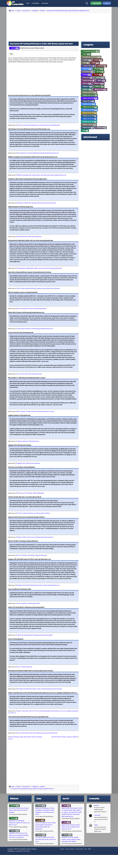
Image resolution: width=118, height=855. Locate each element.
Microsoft (98, 68)
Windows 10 (98, 83)
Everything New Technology (91, 57)
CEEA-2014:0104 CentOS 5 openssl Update (64, 737)
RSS (86, 849)
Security (98, 74)
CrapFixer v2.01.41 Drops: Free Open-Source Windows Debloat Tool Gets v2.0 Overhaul (18, 835)
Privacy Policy (80, 849)
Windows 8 (87, 89)
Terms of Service (70, 849)
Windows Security (88, 104)
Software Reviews (88, 80)
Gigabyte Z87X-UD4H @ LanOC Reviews (28, 463)
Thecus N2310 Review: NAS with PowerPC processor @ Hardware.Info (37, 733)
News (11, 54)
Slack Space (87, 77)
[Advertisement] (59, 26)
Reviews (14, 48)
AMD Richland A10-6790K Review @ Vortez (29, 236)
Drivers (86, 54)
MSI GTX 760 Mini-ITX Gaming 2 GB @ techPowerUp (32, 555)
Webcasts (86, 83)
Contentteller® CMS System (22, 851)
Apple (66, 805)
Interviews (102, 65)
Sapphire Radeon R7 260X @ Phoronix (28, 441)
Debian (40, 820)
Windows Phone (88, 101)
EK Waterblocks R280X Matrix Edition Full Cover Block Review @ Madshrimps (39, 268)
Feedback (87, 60)
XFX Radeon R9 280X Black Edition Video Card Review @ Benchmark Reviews (39, 689)
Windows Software (89, 124)
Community (44, 3)
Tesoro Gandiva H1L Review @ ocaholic (28, 603)
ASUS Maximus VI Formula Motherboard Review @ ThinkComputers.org (37, 153)
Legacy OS (87, 68)
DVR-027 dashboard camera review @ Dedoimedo (31, 308)
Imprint (62, 849)
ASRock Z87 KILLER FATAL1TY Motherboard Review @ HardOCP (35, 635)
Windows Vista (88, 127)
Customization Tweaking (90, 51)
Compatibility (35, 3)
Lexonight (97, 815)
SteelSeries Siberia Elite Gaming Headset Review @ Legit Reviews (36, 203)
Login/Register (96, 3)
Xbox (85, 130)
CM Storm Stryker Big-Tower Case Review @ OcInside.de (33, 513)
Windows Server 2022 (89, 118)
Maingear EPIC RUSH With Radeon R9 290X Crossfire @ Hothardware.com (38, 585)
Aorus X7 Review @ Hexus (24, 667)
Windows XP (101, 127)
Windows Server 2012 (89, 113)
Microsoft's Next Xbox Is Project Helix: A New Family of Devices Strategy (19, 810)
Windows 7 (99, 86)
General (97, 60)
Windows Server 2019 (89, 115)
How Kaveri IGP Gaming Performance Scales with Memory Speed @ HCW (38, 125)
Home (28, 3)
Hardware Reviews (88, 65)
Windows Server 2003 (89, 107)
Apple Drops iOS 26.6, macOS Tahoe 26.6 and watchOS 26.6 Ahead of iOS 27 (71, 827)
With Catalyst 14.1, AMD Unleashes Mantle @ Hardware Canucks (35, 411)
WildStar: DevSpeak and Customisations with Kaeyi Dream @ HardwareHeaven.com (41, 175)
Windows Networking (90, 98)
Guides (85, 63)
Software (100, 77)
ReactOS (100, 71)
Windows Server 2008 (89, 110)
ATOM (89, 849)
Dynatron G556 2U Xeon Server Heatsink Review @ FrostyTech (35, 537)
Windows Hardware (89, 92)
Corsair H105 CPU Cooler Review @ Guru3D (29, 374)
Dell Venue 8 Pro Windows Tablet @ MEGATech (30, 493)
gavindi (96, 805)
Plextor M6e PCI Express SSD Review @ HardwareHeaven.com (35, 328)
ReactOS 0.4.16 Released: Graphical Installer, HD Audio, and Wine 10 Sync (19, 823)
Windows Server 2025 (89, 121)
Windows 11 (87, 86)
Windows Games (100, 89)
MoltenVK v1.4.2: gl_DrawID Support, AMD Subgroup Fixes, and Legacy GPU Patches (71, 839)
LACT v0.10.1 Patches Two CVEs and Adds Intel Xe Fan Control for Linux (45, 839)
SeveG (96, 825)
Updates (101, 80)
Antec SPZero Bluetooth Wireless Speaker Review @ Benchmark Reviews (38, 288)
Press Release (88, 71)
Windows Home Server (89, 95)
